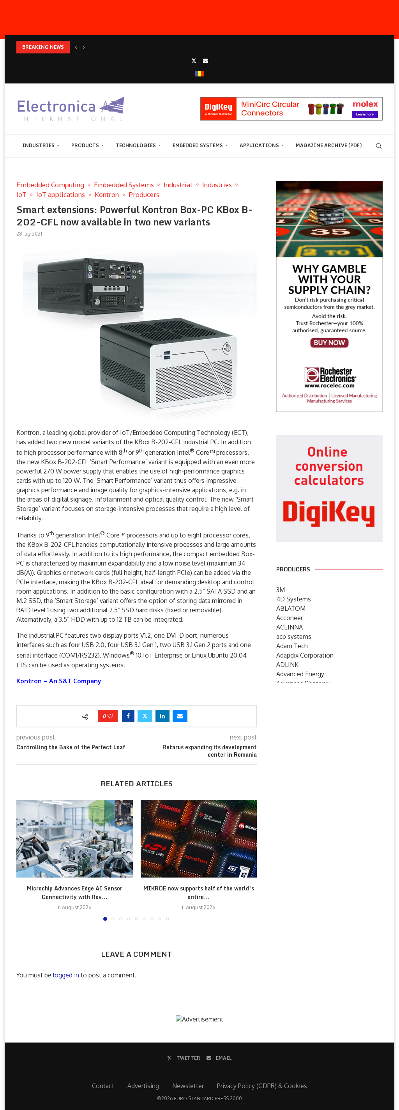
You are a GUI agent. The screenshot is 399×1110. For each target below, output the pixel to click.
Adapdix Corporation (305, 655)
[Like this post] (110, 716)
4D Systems (293, 599)
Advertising (143, 1086)
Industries (38, 145)
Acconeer (289, 618)
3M (280, 590)
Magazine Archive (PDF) (329, 145)
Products (85, 145)
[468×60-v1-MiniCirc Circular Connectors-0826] (291, 101)
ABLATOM (290, 608)
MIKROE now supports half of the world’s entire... (198, 892)
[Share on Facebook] (128, 716)
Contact (103, 1086)
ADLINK (287, 664)
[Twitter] (193, 60)
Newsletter (188, 1086)
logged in (66, 975)
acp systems (293, 636)
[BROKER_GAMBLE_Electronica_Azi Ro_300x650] (329, 186)
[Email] (205, 60)
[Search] (379, 146)
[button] (76, 47)
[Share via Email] (180, 716)
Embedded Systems (198, 145)
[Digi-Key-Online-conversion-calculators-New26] (329, 441)
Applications (259, 145)
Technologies (136, 145)
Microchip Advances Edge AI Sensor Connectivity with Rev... (74, 892)
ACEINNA (289, 627)
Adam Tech (292, 646)
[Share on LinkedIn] (162, 716)
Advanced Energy (300, 674)
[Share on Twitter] (145, 716)
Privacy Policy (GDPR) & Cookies (262, 1086)
